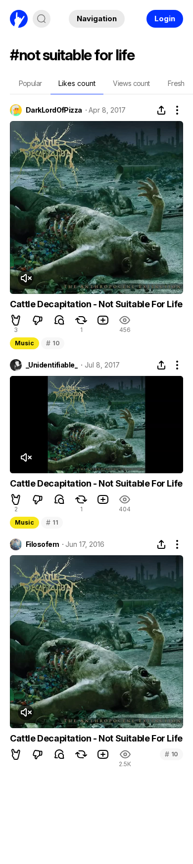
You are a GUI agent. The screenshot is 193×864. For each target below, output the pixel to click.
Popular (30, 83)
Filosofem (42, 544)
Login (164, 18)
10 (52, 343)
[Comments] (59, 320)
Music (24, 343)
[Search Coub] (41, 19)
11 (52, 522)
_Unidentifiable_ (52, 365)
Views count (131, 83)
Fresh (176, 83)
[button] (16, 320)
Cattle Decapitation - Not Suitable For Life (96, 304)
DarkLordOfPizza (54, 110)
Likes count (77, 83)
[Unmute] (26, 278)
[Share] (161, 110)
